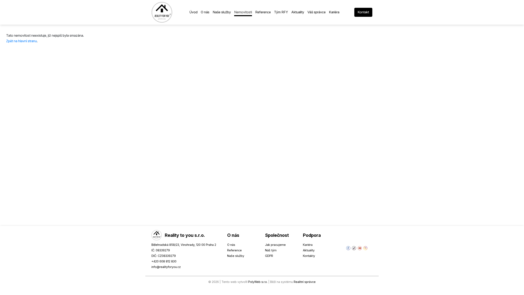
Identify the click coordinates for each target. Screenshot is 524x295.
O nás (231, 244)
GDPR (269, 256)
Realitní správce (305, 282)
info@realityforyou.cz (166, 267)
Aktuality (309, 250)
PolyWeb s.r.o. (258, 282)
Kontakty (309, 256)
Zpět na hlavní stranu (21, 41)
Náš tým (271, 250)
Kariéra (308, 244)
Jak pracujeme (275, 244)
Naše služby (235, 256)
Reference (234, 250)
